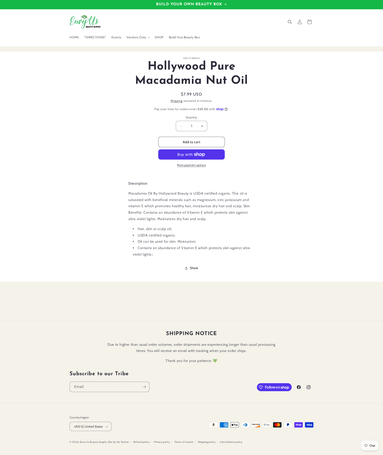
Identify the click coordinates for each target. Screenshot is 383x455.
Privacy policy (162, 441)
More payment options (191, 165)
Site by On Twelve (118, 442)
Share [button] (194, 268)
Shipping (176, 100)
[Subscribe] (144, 387)
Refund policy (141, 441)
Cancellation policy (231, 441)
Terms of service (183, 441)
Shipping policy (207, 441)
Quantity (191, 117)
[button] (138, 37)
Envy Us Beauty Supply (93, 442)
